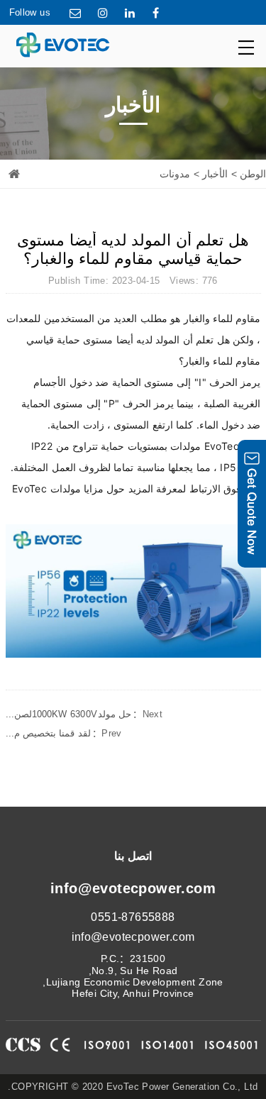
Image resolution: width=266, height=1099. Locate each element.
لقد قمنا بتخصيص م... (64, 733)
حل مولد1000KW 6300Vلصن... (84, 714)
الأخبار (215, 174)
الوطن (253, 174)
